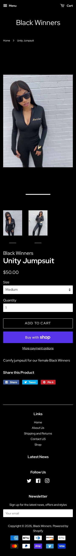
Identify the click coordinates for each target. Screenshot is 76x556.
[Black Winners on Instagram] (47, 481)
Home (6, 40)
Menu (12, 6)
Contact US (38, 439)
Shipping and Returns (38, 433)
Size (6, 282)
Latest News (38, 456)
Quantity (9, 300)
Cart (69, 6)
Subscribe (58, 513)
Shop (38, 444)
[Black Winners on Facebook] (38, 481)
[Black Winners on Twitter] (29, 481)
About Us (38, 428)
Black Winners (38, 22)
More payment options (38, 348)
